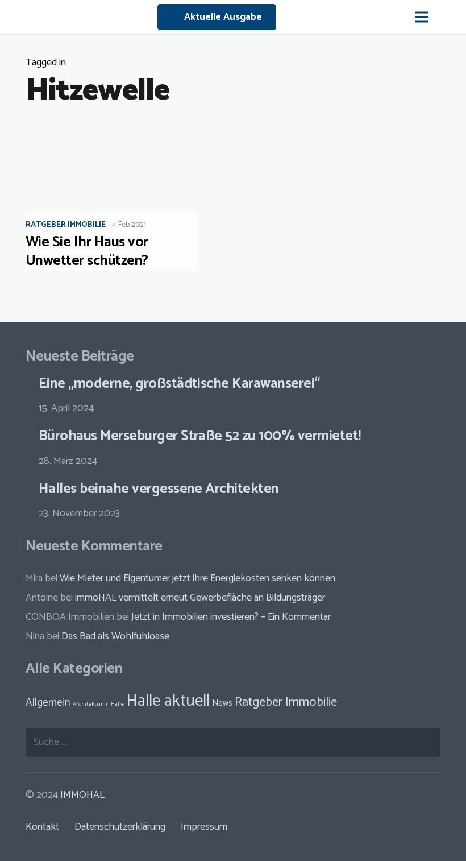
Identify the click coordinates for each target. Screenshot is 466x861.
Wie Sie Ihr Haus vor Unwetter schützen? (87, 251)
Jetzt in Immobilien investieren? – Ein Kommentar (231, 617)
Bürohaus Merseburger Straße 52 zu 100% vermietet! (200, 436)
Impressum (204, 826)
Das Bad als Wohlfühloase (115, 636)
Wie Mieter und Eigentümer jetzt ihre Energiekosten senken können (197, 578)
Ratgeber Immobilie (66, 224)
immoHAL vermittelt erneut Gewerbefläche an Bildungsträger (200, 597)
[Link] (18, 17)
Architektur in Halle (98, 704)
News (222, 703)
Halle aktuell (168, 701)
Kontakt (42, 826)
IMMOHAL (82, 795)
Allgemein (48, 702)
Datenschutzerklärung (119, 826)
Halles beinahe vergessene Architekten (159, 489)
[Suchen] (448, 17)
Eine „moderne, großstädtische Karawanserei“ (179, 384)
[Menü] (421, 17)
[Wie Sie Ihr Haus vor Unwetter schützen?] (122, 198)
